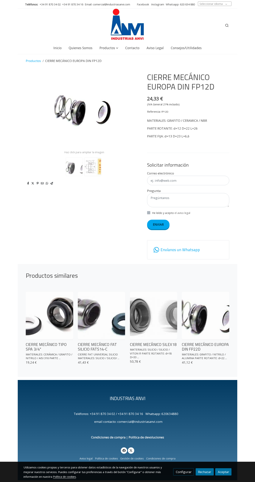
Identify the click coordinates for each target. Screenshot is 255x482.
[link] (127, 25)
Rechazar (204, 472)
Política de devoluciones (146, 437)
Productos (33, 61)
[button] (109, 48)
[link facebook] (124, 450)
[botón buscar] (227, 25)
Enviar (158, 224)
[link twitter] (131, 450)
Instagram (157, 4)
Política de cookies (106, 458)
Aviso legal (86, 458)
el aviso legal (182, 213)
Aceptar (223, 472)
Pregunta (154, 191)
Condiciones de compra (108, 437)
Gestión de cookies (132, 458)
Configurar (184, 472)
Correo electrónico (160, 173)
